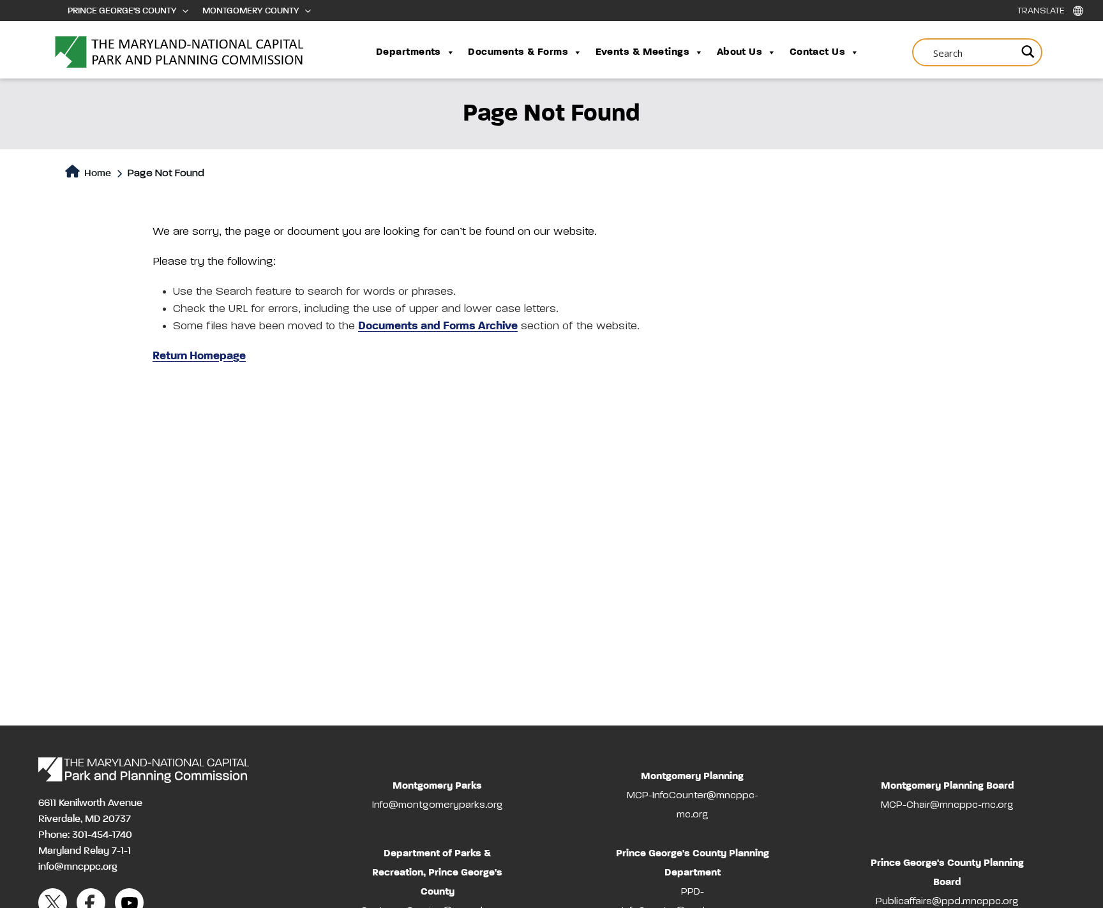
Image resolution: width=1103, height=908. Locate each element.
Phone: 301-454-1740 (85, 835)
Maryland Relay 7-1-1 (84, 851)
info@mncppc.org (77, 867)
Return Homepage (199, 356)
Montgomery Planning (692, 776)
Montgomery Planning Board (947, 786)
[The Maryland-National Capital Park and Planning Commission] (143, 770)
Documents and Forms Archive (438, 326)
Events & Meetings (643, 52)
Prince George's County (122, 10)
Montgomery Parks (437, 786)
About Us (740, 52)
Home (96, 173)
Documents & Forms (518, 52)
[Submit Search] (1026, 52)
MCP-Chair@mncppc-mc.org (947, 805)
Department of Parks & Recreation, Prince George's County (437, 873)
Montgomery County (250, 10)
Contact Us (818, 52)
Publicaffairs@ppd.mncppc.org (947, 902)
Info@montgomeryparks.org (437, 805)
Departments (408, 52)
